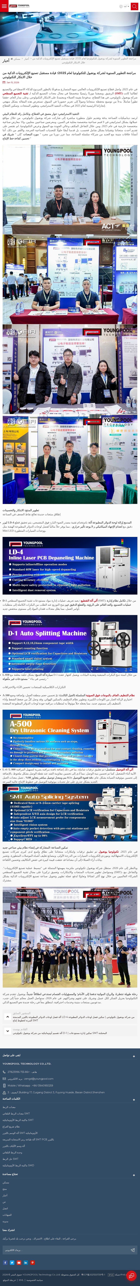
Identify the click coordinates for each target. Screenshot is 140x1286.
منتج (5, 1188)
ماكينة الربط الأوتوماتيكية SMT (18, 1120)
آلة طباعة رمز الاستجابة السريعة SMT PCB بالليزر (28, 1139)
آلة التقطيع (86, 600)
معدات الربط (9, 1107)
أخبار (26, 58)
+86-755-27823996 (19, 1071)
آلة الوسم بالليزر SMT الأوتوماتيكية (20, 1133)
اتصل (5, 1208)
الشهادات (7, 1214)
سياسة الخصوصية (34, 1280)
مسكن (17, 58)
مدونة (5, 1221)
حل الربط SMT (10, 1158)
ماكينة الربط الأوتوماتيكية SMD (18, 1165)
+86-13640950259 (42, 1085)
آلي (95, 600)
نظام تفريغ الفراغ (11, 1126)
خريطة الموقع (9, 1280)
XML (21, 1280)
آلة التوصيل (122, 769)
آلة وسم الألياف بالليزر (14, 1146)
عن (4, 1201)
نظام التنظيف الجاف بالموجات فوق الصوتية (110, 695)
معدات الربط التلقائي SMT (16, 1113)
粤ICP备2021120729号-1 (93, 1274)
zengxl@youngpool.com (38, 1078)
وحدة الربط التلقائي (12, 1152)
